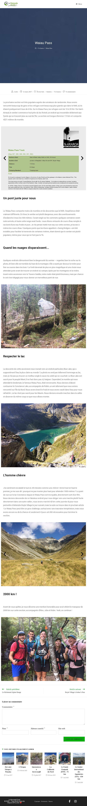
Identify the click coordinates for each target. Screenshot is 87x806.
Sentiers (49, 92)
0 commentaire (71, 92)
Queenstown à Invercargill (36, 769)
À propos (37, 801)
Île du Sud (40, 92)
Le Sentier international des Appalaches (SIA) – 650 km (78, 773)
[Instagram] (75, 801)
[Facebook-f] (69, 801)
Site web (61, 728)
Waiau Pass (49, 48)
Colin (16, 92)
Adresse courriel (38, 728)
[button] (4, 158)
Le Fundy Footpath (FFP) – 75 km (65, 770)
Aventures (44, 801)
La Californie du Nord (50, 769)
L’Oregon (22, 767)
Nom (5, 728)
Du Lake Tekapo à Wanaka (8, 769)
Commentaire (8, 707)
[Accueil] (35, 48)
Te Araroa (57, 92)
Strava (51, 801)
